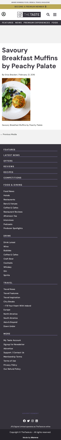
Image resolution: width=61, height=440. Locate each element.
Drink (7, 235)
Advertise (8, 348)
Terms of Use (10, 361)
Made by (30, 437)
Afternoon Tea (10, 216)
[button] (48, 14)
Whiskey (7, 267)
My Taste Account (12, 340)
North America (11, 314)
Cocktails (8, 263)
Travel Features (11, 293)
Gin (5, 271)
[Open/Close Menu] (54, 14)
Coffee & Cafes (11, 207)
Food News (9, 191)
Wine (6, 246)
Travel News (9, 289)
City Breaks (9, 301)
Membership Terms (13, 356)
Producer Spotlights (13, 228)
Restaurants (9, 199)
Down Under (9, 326)
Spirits (7, 275)
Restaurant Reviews (13, 212)
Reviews (9, 166)
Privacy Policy (10, 365)
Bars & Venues (10, 203)
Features (7, 22)
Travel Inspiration (12, 297)
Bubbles (7, 250)
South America (11, 318)
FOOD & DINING (13, 185)
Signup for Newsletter (14, 344)
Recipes (8, 172)
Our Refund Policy (12, 369)
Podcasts (8, 224)
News (18, 22)
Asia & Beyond (10, 322)
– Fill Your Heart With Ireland (17, 305)
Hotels (7, 195)
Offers (8, 161)
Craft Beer (8, 258)
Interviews (8, 220)
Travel (8, 282)
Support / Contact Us (14, 352)
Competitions (12, 177)
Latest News (12, 155)
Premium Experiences (37, 22)
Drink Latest (9, 242)
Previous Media (8, 134)
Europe (7, 309)
